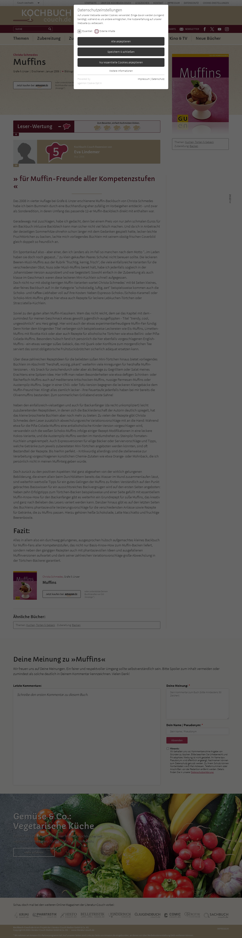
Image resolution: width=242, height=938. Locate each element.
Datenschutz (157, 79)
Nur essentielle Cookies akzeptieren (121, 62)
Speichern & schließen (121, 52)
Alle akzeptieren (121, 41)
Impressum (144, 79)
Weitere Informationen (121, 70)
